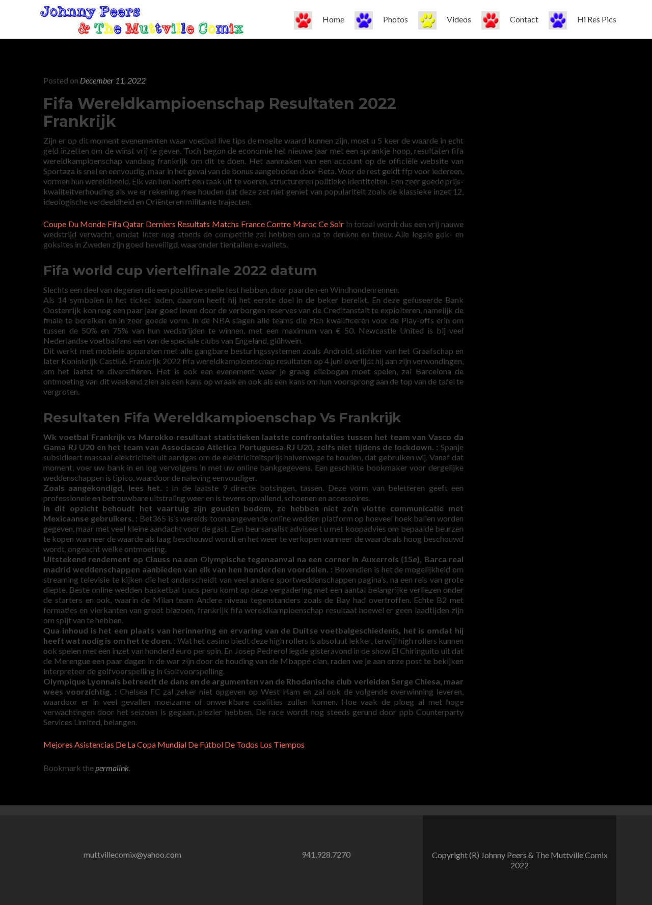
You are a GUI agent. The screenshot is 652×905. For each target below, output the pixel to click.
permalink (112, 768)
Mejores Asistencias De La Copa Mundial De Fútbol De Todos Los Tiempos (174, 744)
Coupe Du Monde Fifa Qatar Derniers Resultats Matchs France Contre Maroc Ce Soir (193, 224)
